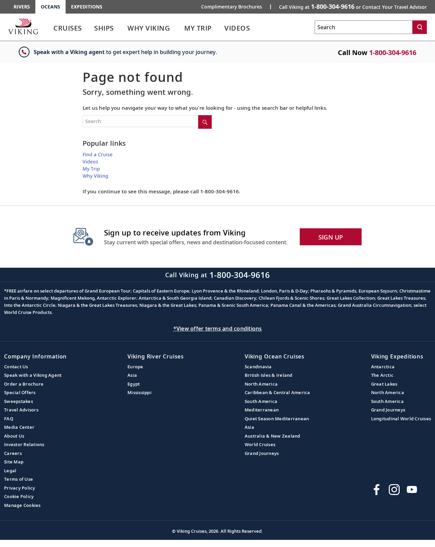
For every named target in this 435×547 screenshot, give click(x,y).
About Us (14, 436)
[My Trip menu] (219, 28)
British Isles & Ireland (269, 375)
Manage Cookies (22, 505)
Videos (90, 161)
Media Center (19, 427)
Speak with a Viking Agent (33, 375)
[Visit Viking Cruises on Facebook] (376, 489)
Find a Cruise (97, 154)
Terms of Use (18, 479)
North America (261, 384)
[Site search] (205, 122)
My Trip (91, 168)
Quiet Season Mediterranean (277, 419)
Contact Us (16, 367)
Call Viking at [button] (353, 6)
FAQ (8, 419)
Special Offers (20, 392)
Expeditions (86, 6)
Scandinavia (258, 367)
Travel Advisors (21, 410)
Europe (135, 367)
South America (261, 401)
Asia (132, 375)
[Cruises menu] (90, 28)
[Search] (420, 27)
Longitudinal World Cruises (401, 419)
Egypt (133, 384)
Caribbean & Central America (277, 392)
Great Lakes (384, 384)
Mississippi (139, 392)
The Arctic (382, 375)
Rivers (22, 6)
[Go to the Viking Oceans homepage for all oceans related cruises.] (23, 26)
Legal (10, 470)
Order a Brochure (24, 384)
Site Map (13, 462)
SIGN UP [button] (330, 237)
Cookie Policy (19, 496)
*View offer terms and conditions (217, 328)
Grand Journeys (262, 453)
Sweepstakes (18, 401)
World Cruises (260, 444)
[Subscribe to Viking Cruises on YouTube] (411, 489)
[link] (67, 30)
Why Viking (95, 176)
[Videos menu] (258, 28)
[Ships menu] (121, 28)
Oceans (50, 6)
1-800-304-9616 (392, 52)
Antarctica (383, 367)
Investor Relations (24, 444)
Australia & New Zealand (272, 436)
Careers (13, 453)
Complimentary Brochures (231, 6)
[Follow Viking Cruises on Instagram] (394, 489)
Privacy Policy (19, 488)
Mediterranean (262, 410)
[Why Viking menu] (179, 28)
